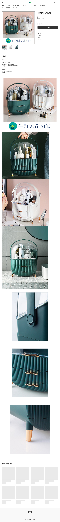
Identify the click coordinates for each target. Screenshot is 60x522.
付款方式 (14, 5)
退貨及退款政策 (29, 519)
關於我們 (24, 5)
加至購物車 (47, 27)
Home (29, 5)
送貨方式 (19, 5)
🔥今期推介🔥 (35, 5)
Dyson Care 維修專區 (6, 7)
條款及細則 (14, 7)
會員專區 (8, 5)
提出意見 (34, 519)
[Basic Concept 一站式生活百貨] (30, 2)
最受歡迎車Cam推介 (44, 5)
